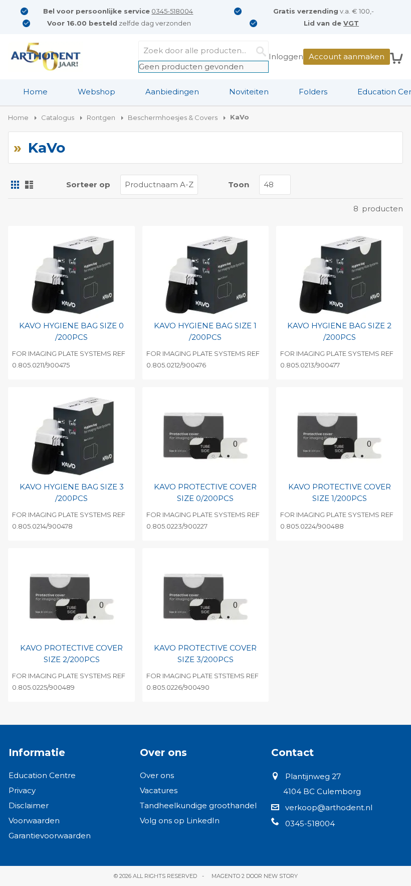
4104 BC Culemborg (322, 791)
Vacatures (158, 790)
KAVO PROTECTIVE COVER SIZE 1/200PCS (339, 492)
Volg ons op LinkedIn (180, 820)
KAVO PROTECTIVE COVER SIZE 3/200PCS (205, 653)
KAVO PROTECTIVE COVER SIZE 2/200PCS (71, 653)
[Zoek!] (259, 51)
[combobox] (203, 51)
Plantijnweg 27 (313, 776)
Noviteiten (249, 91)
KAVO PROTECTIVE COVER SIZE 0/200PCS (205, 492)
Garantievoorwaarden (50, 835)
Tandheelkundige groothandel (198, 805)
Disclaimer (29, 805)
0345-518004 (172, 11)
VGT (351, 23)
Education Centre (42, 775)
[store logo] (45, 56)
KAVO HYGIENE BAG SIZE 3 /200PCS (72, 492)
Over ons (157, 775)
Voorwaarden (34, 820)
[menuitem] (35, 91)
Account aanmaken (346, 56)
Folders (313, 91)
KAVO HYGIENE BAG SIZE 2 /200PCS (339, 331)
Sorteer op (88, 184)
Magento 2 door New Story (255, 875)
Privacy (22, 790)
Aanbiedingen (172, 91)
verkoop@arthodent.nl (328, 807)
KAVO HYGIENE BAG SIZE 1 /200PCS (205, 331)
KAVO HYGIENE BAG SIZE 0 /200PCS (71, 331)
